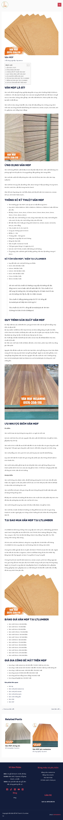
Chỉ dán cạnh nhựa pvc (48, 780)
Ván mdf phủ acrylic (15, 694)
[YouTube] (19, 789)
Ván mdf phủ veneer (15, 691)
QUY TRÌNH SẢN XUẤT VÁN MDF (16, 74)
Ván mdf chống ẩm (15, 696)
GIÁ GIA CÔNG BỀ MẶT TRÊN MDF (17, 82)
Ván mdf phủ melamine (16, 689)
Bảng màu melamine (48, 772)
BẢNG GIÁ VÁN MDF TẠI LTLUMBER (17, 80)
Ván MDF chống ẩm (12, 746)
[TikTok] (11, 789)
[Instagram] (15, 789)
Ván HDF (11, 702)
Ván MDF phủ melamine (42, 749)
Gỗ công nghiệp (10, 60)
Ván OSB (11, 699)
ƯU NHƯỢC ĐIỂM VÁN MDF (15, 76)
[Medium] (23, 789)
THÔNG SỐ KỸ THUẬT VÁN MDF (16, 72)
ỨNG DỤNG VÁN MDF (13, 70)
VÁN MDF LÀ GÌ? (11, 67)
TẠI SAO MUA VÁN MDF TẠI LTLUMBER (18, 78)
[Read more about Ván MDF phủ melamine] (45, 735)
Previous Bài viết (8, 709)
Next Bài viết (56, 709)
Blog (15, 797)
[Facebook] (7, 789)
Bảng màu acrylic (48, 775)
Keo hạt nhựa (48, 777)
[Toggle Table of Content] (27, 65)
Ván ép (11, 686)
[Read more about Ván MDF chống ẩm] (18, 733)
